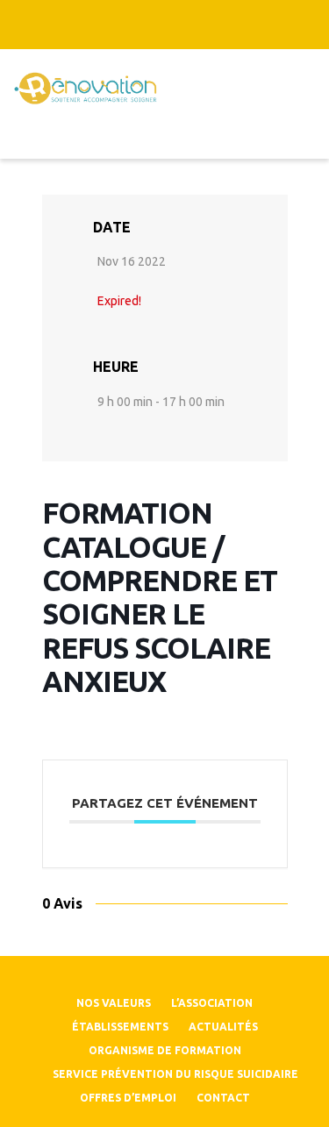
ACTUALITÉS (223, 1026)
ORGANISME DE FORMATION (165, 1050)
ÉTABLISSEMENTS (120, 1026)
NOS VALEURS (113, 1003)
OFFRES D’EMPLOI (128, 1097)
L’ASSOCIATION (212, 1003)
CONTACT (223, 1097)
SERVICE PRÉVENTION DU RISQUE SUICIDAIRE (175, 1074)
